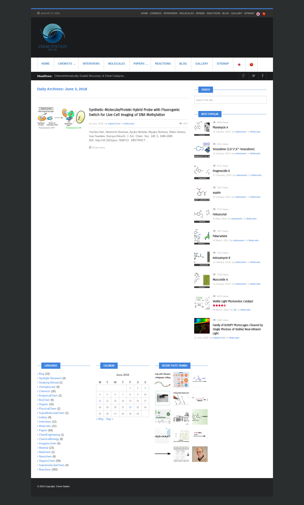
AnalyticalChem (48, 395)
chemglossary (47, 386)
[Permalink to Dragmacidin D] (203, 171)
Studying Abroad (49, 382)
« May (100, 419)
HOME (144, 13)
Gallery (236, 13)
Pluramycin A (220, 127)
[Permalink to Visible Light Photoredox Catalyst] (203, 302)
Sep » (109, 419)
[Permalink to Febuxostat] (203, 215)
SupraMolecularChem (52, 413)
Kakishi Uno (114, 123)
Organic (43, 404)
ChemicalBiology (49, 439)
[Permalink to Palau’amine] (203, 237)
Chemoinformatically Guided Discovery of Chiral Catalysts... (90, 75)
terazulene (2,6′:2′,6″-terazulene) (234, 149)
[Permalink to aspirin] (203, 193)
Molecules (187, 13)
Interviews (170, 13)
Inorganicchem (47, 443)
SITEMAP (249, 13)
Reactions (213, 13)
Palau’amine (220, 236)
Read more (98, 147)
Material (43, 447)
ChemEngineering (49, 434)
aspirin (217, 192)
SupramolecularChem (52, 465)
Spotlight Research (50, 378)
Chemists (156, 13)
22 (130, 407)
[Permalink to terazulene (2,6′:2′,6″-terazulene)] (203, 150)
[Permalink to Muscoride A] (203, 280)
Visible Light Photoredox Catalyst (233, 301)
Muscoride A (220, 279)
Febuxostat (220, 214)
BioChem (44, 399)
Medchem (45, 452)
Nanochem (45, 456)
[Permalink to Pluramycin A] (203, 128)
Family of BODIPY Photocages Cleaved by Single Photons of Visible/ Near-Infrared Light (238, 329)
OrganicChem (47, 460)
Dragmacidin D (221, 171)
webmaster (240, 131)
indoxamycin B (221, 258)
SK (234, 310)
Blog (225, 13)
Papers (200, 13)
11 (100, 401)
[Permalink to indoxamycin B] (203, 258)
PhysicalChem (47, 408)
